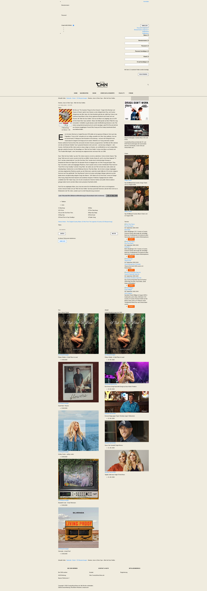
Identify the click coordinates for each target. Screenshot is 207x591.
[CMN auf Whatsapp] (140, 560)
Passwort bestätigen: (141, 51)
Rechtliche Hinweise (76, 587)
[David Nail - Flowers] (78, 382)
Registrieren (145, 31)
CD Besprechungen (63, 354)
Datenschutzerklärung (64, 587)
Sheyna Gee (128, 260)
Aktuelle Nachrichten (110, 413)
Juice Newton (62, 229)
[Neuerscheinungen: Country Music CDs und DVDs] (137, 130)
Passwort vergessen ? (143, 28)
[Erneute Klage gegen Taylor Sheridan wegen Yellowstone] (127, 401)
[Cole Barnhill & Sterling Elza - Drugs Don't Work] (137, 110)
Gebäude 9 (127, 247)
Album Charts (128, 211)
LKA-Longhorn (128, 293)
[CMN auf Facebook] (133, 98)
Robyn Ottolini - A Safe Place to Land (68, 357)
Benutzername (65, 5)
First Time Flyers (129, 226)
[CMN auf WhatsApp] (140, 98)
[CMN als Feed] (146, 98)
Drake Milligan (128, 289)
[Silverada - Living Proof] (78, 527)
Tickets (131, 239)
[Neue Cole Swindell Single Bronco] (127, 431)
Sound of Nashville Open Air (132, 274)
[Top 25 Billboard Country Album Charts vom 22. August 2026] (137, 198)
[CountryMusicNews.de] (102, 84)
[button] (85, 93)
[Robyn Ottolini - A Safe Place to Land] (78, 333)
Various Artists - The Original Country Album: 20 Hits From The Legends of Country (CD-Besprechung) (85, 221)
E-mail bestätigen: (142, 62)
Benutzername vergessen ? (141, 29)
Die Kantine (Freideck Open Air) (133, 277)
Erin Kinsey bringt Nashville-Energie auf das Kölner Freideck (121, 386)
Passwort (63, 15)
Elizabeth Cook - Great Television (67, 502)
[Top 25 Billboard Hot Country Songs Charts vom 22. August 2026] (137, 167)
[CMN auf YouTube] (143, 98)
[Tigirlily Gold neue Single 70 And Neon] (127, 460)
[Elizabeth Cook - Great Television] (78, 479)
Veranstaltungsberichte (111, 384)
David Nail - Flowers (63, 405)
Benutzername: (143, 40)
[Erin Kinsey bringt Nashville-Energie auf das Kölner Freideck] (127, 372)
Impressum (86, 587)
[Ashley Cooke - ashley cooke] (78, 430)
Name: (145, 35)
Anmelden (62, 241)
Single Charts (128, 180)
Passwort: (144, 46)
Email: (145, 56)
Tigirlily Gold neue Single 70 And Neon (115, 474)
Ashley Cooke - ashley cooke (66, 454)
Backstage (127, 229)
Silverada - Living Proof (64, 551)
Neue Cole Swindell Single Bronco (114, 445)
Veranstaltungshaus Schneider (133, 264)
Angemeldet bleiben (66, 25)
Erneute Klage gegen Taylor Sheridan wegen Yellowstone (120, 416)
